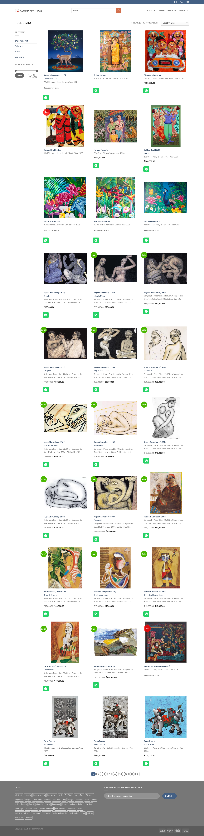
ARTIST (161, 10)
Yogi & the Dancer (101, 370)
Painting (19, 46)
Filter (19, 75)
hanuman (56, 804)
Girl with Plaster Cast (153, 595)
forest (31, 804)
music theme (60, 809)
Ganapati (98, 520)
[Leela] (165, 126)
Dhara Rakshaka (50, 78)
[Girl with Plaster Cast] (165, 567)
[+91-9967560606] (188, 2)
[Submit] (118, 10)
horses (64, 804)
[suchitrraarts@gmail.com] (175, 2)
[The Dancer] (65, 642)
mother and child (46, 809)
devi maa (56, 799)
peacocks (71, 809)
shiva (83, 813)
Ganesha (39, 804)
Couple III (148, 370)
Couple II (47, 370)
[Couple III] (165, 343)
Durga (70, 799)
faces (87, 799)
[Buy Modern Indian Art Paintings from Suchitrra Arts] (28, 10)
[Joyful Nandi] (65, 717)
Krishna (89, 804)
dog (64, 799)
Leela (146, 153)
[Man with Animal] (65, 418)
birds (60, 795)
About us (171, 10)
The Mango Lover (101, 595)
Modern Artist (31, 809)
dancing (47, 799)
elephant (79, 799)
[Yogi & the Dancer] (115, 343)
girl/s (48, 804)
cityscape (19, 799)
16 (132, 774)
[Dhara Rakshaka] (65, 51)
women (29, 818)
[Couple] (65, 269)
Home (18, 22)
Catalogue (151, 10)
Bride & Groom (50, 595)
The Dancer (49, 669)
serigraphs (74, 813)
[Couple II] (65, 343)
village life (19, 818)
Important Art (21, 40)
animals (28, 795)
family (94, 799)
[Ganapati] (115, 493)
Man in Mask (99, 296)
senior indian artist (60, 813)
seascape (46, 813)
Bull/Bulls (68, 795)
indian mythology (77, 804)
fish (16, 804)
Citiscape (89, 795)
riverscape (36, 813)
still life (90, 813)
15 (126, 774)
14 (120, 774)
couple (28, 799)
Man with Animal (51, 445)
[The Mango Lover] (115, 567)
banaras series (39, 795)
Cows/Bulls (37, 799)
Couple (47, 296)
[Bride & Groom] (65, 567)
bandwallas (51, 795)
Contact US (183, 10)
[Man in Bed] (115, 418)
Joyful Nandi (49, 744)
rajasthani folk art (22, 813)
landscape (19, 809)
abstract (18, 795)
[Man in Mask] (115, 269)
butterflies (79, 795)
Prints (17, 51)
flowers (24, 804)
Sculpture (19, 56)
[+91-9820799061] (181, 2)
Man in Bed (99, 445)
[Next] (137, 774)
